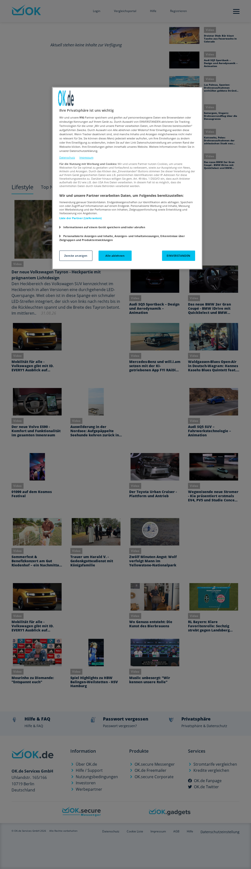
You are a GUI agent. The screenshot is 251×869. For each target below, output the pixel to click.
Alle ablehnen (115, 255)
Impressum (86, 157)
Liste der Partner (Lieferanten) (80, 218)
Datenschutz (67, 157)
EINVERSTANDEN (178, 255)
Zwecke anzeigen (76, 255)
